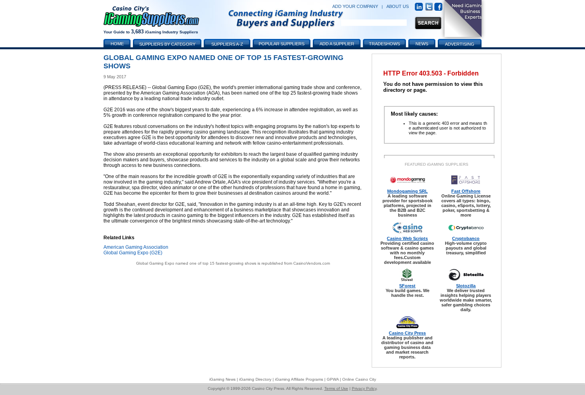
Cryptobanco (466, 238)
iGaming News (222, 379)
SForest (407, 285)
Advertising (459, 44)
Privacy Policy (364, 388)
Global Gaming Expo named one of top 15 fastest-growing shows (196, 263)
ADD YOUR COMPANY (355, 6)
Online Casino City (359, 379)
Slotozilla (466, 285)
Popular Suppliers (281, 43)
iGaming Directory (255, 379)
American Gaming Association (135, 247)
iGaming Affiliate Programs (299, 379)
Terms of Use (336, 388)
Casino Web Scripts (407, 238)
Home (117, 43)
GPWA (333, 379)
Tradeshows (384, 43)
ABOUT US (397, 6)
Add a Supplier (337, 43)
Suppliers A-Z (227, 44)
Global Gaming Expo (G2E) (132, 253)
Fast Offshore (465, 191)
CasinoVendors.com (311, 263)
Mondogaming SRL (407, 191)
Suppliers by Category (167, 44)
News (421, 43)
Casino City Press (407, 333)
